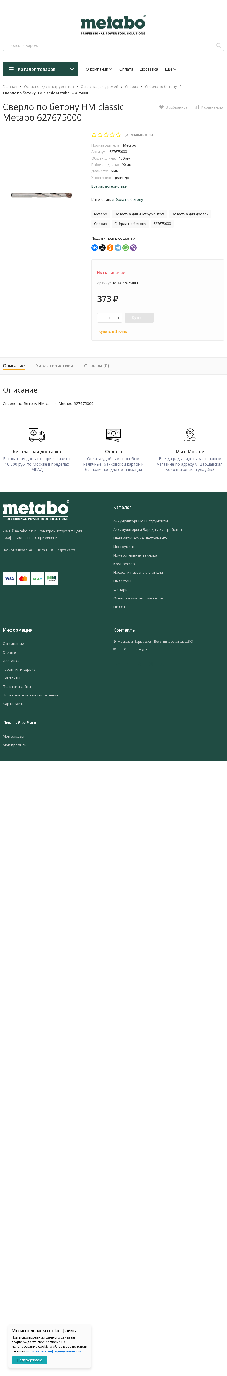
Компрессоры (126, 563)
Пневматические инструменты (141, 537)
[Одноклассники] (110, 247)
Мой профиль (15, 744)
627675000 (162, 223)
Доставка (149, 69)
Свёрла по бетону (161, 86)
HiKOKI (119, 606)
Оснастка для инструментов (49, 86)
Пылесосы (122, 580)
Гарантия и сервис (19, 669)
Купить (139, 317)
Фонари (121, 589)
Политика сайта (17, 686)
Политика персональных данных (28, 550)
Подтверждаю (29, 1359)
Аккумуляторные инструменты (141, 520)
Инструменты (126, 546)
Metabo (100, 213)
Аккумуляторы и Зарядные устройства (148, 529)
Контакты (11, 677)
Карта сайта (66, 550)
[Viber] (133, 247)
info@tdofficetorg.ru (133, 649)
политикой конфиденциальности (54, 1351)
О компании (97, 69)
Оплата (126, 69)
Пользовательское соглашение (31, 695)
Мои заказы (13, 736)
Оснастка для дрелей (99, 86)
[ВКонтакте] (94, 247)
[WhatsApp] (125, 247)
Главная (10, 86)
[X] (102, 247)
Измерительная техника (135, 555)
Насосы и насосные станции (138, 572)
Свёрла (131, 86)
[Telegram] (118, 247)
